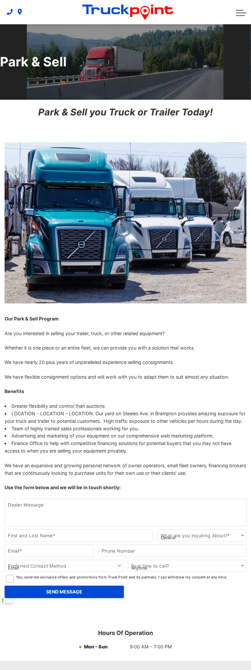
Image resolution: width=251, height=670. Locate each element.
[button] (241, 12)
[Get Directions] (19, 12)
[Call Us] (10, 12)
